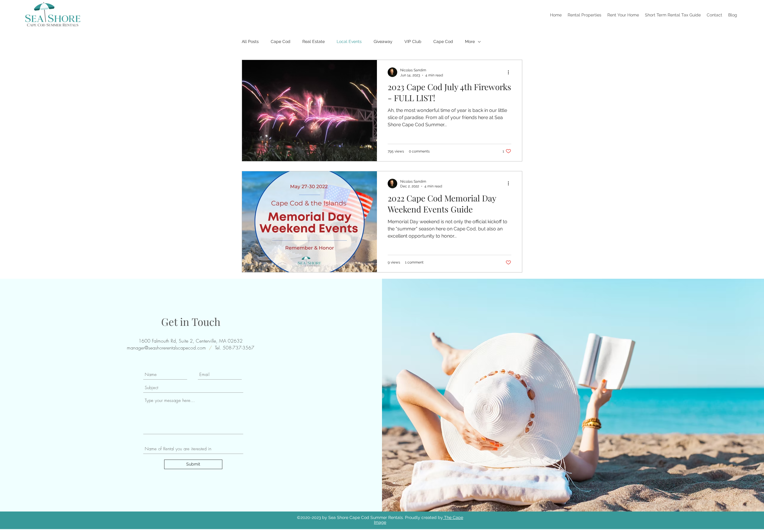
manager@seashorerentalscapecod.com (166, 347)
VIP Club (412, 41)
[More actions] (510, 72)
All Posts (250, 41)
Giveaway (383, 41)
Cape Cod (280, 41)
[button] (584, 14)
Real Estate (313, 41)
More (470, 41)
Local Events (349, 41)
